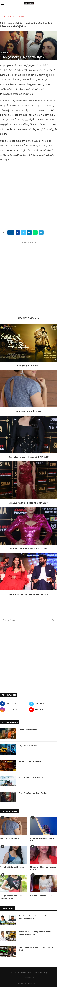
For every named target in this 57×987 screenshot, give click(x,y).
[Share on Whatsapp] (35, 232)
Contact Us (28, 977)
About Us (14, 972)
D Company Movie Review (30, 761)
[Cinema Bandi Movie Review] (8, 781)
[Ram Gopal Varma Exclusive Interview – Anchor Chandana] (8, 920)
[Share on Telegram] (41, 232)
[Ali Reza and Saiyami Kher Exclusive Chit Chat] (8, 951)
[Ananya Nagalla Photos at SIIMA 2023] (28, 480)
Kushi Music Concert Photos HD (42, 839)
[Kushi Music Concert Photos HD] (43, 826)
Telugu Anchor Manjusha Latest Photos (11, 896)
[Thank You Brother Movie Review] (8, 797)
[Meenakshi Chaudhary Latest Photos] (43, 855)
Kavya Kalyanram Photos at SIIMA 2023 (28, 457)
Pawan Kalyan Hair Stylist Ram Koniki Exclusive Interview (35, 933)
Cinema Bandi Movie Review (31, 777)
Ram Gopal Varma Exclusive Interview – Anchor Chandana (36, 917)
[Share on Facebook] (18, 232)
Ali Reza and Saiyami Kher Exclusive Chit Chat (36, 948)
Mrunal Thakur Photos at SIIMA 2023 (28, 549)
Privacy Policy (40, 972)
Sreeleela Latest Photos (41, 895)
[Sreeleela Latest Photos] (43, 883)
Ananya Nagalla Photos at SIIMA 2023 (28, 503)
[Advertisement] (28, 197)
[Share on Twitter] (23, 232)
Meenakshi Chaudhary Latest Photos (43, 868)
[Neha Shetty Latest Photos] (13, 855)
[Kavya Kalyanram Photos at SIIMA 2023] (28, 434)
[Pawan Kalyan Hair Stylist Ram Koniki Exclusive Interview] (8, 936)
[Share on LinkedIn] (29, 232)
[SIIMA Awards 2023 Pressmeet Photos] (28, 571)
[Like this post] (11, 232)
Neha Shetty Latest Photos (12, 867)
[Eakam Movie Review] (8, 733)
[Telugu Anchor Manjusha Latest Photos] (13, 883)
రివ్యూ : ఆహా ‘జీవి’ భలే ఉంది (28, 745)
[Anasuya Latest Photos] (28, 388)
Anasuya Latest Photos (28, 411)
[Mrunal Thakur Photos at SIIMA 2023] (28, 526)
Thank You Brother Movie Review (33, 793)
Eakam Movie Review (28, 729)
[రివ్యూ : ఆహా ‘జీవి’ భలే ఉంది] (8, 749)
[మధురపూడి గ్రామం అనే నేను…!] (28, 343)
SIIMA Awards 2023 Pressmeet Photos (28, 594)
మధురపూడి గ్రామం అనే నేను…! (29, 365)
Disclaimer (26, 972)
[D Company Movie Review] (8, 765)
